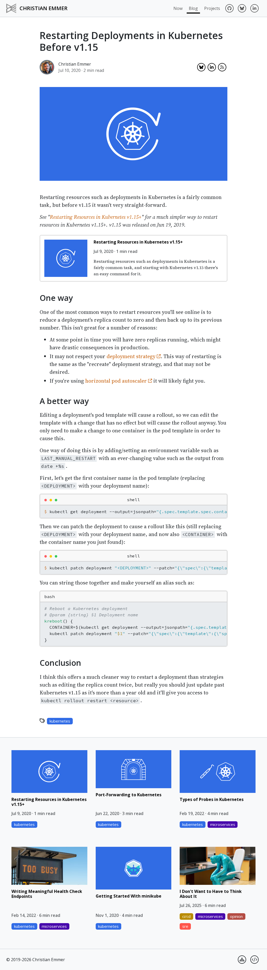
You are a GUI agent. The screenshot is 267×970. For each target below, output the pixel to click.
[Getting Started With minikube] (134, 868)
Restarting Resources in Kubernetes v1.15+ (96, 217)
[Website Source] (254, 959)
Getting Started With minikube (128, 896)
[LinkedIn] (254, 8)
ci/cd (186, 916)
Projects (212, 8)
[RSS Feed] (222, 67)
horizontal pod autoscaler (116, 380)
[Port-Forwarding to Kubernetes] (134, 769)
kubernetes (60, 721)
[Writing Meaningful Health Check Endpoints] (49, 866)
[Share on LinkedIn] (212, 67)
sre (185, 926)
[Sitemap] (242, 959)
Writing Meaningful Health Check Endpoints (46, 893)
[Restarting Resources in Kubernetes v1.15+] (65, 258)
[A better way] (36, 400)
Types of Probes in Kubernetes (212, 799)
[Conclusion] (36, 662)
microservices (222, 824)
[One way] (36, 297)
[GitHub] (229, 8)
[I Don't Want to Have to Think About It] (218, 866)
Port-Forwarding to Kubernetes (128, 795)
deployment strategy (132, 356)
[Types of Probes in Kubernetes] (218, 771)
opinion (236, 916)
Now (178, 8)
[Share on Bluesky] (201, 67)
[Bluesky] (242, 8)
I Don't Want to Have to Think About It (211, 893)
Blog (193, 8)
